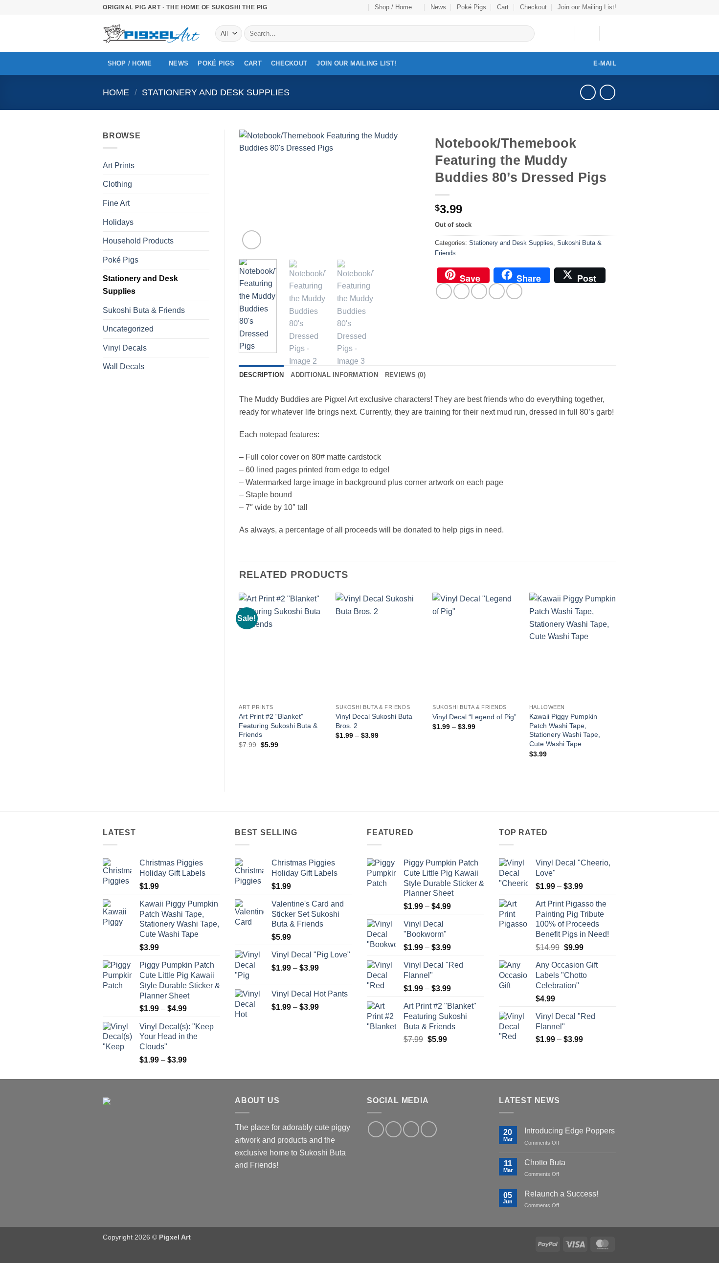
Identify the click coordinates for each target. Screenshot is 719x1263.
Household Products (138, 241)
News (438, 7)
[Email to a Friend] (479, 291)
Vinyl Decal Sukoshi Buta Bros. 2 (374, 721)
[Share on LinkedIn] (514, 291)
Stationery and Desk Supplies (216, 92)
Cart (503, 7)
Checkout (533, 7)
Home (116, 92)
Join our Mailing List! (587, 7)
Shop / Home (393, 7)
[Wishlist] (563, 33)
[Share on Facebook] (444, 291)
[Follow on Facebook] (332, 7)
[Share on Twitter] (461, 291)
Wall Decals (123, 366)
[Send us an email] (351, 7)
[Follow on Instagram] (341, 7)
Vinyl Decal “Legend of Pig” (474, 717)
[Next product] (587, 92)
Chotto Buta (544, 1162)
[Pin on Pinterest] (497, 291)
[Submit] (525, 33)
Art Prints (119, 165)
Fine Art (116, 203)
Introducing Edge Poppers (569, 1131)
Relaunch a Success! (561, 1194)
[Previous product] (607, 92)
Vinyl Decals (125, 348)
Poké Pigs (471, 7)
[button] (587, 33)
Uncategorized (128, 329)
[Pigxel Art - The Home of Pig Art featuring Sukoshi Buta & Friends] (152, 33)
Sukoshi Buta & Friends (144, 310)
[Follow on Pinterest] (360, 7)
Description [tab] (261, 374)
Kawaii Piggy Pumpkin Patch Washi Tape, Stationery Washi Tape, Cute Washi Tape (564, 730)
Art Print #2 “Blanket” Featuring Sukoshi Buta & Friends (278, 725)
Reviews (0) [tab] (405, 374)
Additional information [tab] (334, 374)
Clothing (117, 184)
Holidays (118, 222)
